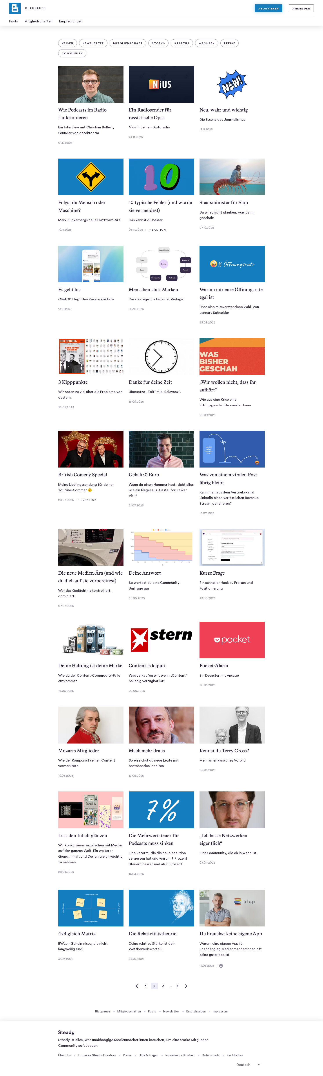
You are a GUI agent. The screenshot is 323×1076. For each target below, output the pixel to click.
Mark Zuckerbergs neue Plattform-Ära (89, 220)
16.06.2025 (66, 690)
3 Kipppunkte (73, 382)
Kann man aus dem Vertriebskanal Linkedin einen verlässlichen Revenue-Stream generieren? (230, 498)
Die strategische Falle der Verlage (156, 299)
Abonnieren (268, 8)
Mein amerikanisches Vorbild (223, 760)
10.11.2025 (65, 229)
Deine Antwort (145, 573)
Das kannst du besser (146, 220)
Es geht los (69, 289)
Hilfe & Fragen (148, 1055)
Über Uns (64, 1055)
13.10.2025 (65, 309)
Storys (158, 43)
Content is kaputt (147, 665)
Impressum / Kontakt (180, 1055)
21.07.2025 (136, 505)
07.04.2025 (207, 862)
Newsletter (93, 43)
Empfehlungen (71, 21)
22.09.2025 (66, 407)
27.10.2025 (207, 227)
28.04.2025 (66, 871)
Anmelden (301, 8)
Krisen (67, 43)
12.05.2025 (136, 775)
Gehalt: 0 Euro (144, 474)
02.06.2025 (137, 690)
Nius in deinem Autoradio (149, 127)
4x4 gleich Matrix (77, 933)
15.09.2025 (136, 401)
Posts (13, 21)
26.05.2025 (208, 685)
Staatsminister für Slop (224, 202)
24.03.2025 (137, 959)
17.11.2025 (206, 129)
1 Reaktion (157, 229)
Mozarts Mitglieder (78, 750)
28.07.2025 (66, 500)
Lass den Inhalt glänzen (82, 835)
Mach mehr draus (147, 750)
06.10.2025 (136, 309)
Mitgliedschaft (128, 43)
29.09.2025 (207, 322)
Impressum (220, 1011)
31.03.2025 (65, 959)
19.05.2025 (65, 775)
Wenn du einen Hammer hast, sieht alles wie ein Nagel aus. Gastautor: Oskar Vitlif (161, 490)
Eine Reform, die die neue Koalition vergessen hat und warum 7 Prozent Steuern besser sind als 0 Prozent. (158, 858)
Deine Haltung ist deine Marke (90, 665)
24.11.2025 (136, 137)
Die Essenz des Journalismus (222, 119)
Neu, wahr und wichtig (224, 109)
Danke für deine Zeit (150, 382)
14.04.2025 (136, 874)
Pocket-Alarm (214, 665)
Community (72, 53)
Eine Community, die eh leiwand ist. (228, 853)
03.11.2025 (136, 229)
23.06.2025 (208, 598)
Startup (181, 43)
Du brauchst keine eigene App (231, 933)
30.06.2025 (137, 598)
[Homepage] (66, 1033)
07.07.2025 (66, 606)
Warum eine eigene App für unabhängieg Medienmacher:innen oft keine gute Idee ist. (231, 949)
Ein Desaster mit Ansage (219, 675)
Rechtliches (235, 1055)
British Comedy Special (82, 474)
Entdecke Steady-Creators (97, 1055)
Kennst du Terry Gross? (224, 750)
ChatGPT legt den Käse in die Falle (86, 299)
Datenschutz (211, 1055)
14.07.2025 (207, 513)
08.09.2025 (208, 415)
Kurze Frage (212, 573)
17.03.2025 (207, 965)
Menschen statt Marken (153, 289)
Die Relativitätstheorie (152, 933)
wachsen (207, 43)
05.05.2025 (208, 770)
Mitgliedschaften (38, 21)
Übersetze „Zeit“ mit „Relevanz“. (155, 392)
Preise (229, 43)
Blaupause (102, 1011)
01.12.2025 (65, 142)
